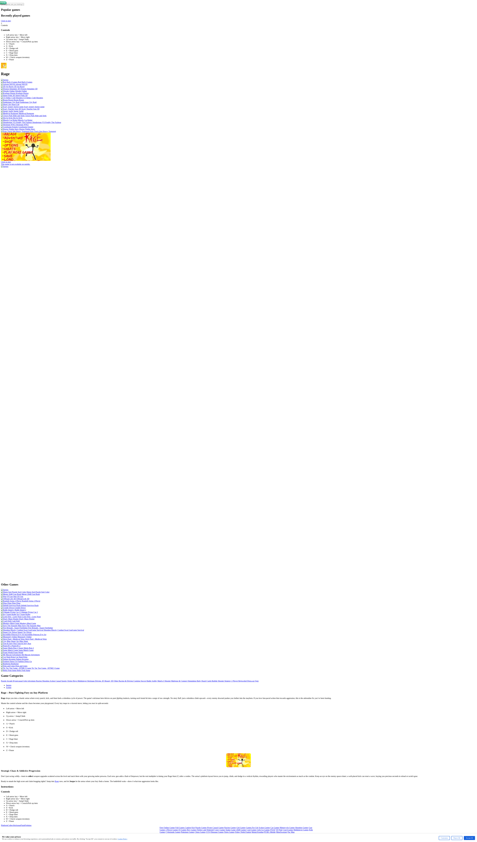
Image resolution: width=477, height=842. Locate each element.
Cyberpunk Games (173, 832)
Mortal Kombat (258, 832)
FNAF (272, 830)
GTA (208, 832)
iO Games (182, 830)
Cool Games (251, 830)
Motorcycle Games (287, 828)
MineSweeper (281, 832)
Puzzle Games (201, 828)
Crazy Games (219, 830)
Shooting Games (301, 828)
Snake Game (231, 830)
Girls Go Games (263, 830)
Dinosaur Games (217, 832)
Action (8, 687)
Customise (444, 838)
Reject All (457, 838)
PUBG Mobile (270, 832)
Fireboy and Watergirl (205, 830)
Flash (23, 825)
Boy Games (191, 830)
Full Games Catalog (183, 828)
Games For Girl (252, 828)
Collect (10, 825)
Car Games (274, 828)
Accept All (469, 838)
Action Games (264, 828)
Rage (57, 781)
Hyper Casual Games (215, 828)
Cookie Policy (122, 839)
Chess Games (200, 832)
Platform (4, 825)
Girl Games (240, 828)
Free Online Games (167, 828)
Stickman (17, 825)
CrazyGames (288, 830)
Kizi (193, 828)
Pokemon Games (187, 832)
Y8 (277, 830)
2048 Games (241, 830)
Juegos (8, 685)
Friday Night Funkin (243, 832)
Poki (280, 830)
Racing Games (230, 828)
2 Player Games (172, 830)
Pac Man (291, 832)
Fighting (28, 825)
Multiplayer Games (301, 830)
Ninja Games (229, 832)
